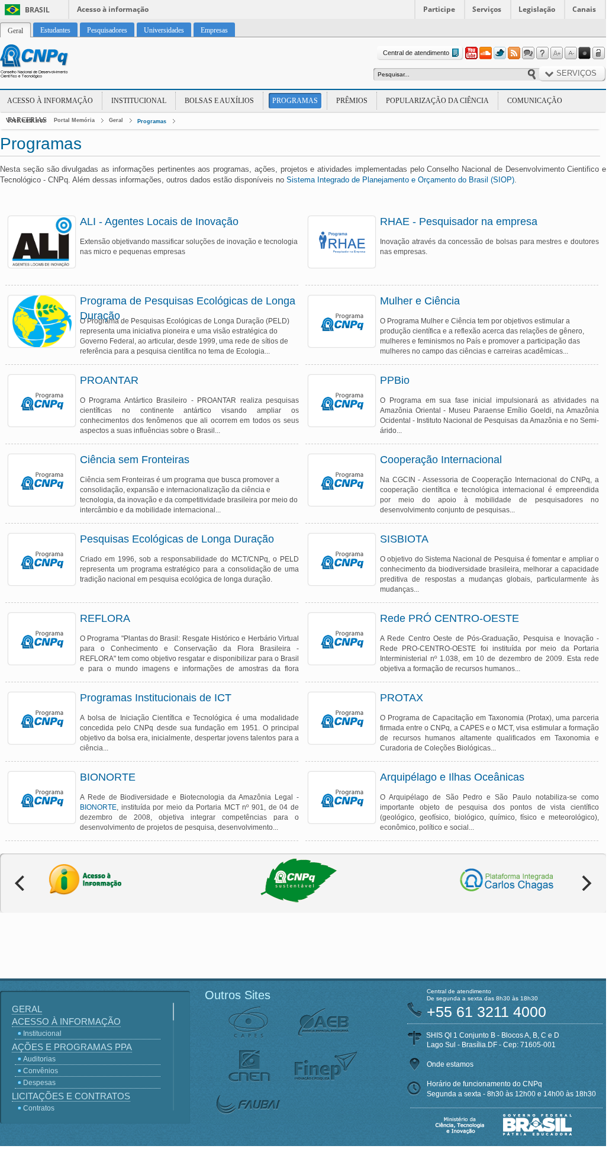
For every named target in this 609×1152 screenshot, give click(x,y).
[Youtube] (471, 53)
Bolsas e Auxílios (219, 101)
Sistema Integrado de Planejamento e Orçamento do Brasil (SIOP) (400, 179)
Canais (584, 9)
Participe (439, 9)
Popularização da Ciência (437, 101)
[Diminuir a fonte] (570, 53)
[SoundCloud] (485, 53)
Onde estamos (450, 1064)
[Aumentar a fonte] (556, 53)
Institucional (138, 101)
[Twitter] (499, 53)
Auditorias (39, 1059)
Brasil (37, 10)
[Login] (598, 53)
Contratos (38, 1108)
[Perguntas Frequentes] (542, 53)
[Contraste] (584, 53)
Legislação (536, 9)
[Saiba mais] (41, 242)
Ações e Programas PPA (72, 1047)
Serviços (486, 9)
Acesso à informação (113, 9)
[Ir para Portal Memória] (48, 62)
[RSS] (513, 53)
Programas (295, 101)
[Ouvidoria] (527, 53)
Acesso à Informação (50, 101)
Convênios (40, 1071)
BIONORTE (98, 807)
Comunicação (534, 101)
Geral (116, 120)
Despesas (39, 1083)
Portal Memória (74, 120)
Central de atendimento (416, 52)
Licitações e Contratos (71, 1096)
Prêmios (352, 101)
